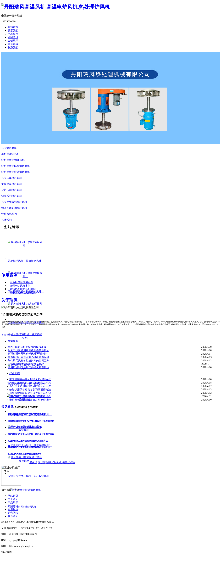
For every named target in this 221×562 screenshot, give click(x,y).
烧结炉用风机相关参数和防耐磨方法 (30, 389)
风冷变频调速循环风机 (14, 201)
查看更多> (7, 335)
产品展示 (13, 34)
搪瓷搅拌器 (68, 462)
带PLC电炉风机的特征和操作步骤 (27, 347)
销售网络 (13, 44)
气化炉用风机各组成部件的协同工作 (28, 360)
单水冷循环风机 (10, 154)
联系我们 (13, 47)
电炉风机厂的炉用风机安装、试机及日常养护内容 (31, 434)
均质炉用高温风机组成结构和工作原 (30, 382)
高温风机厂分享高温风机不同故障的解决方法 (29, 447)
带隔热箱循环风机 (11, 184)
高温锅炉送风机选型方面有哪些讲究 (24, 454)
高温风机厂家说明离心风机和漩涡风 (28, 357)
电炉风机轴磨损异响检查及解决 (26, 364)
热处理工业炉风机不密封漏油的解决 (24, 427)
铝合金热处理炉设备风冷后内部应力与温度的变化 (31, 421)
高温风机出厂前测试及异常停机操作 (30, 396)
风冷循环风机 (9, 148)
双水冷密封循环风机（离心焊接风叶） (30, 476)
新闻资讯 (13, 37)
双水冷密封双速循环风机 (15, 172)
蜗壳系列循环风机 (11, 196)
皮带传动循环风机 (11, 190)
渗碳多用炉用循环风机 (14, 207)
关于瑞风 (9, 300)
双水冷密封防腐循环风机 (15, 166)
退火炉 (33, 462)
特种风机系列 (9, 213)
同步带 (42, 462)
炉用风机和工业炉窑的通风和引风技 (28, 367)
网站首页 (13, 27)
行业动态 (14, 373)
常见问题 (7, 406)
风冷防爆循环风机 (11, 178)
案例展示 (13, 40)
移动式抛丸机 (54, 462)
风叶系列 (6, 219)
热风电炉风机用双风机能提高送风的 (28, 350)
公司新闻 (13, 341)
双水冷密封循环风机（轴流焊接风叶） (30, 445)
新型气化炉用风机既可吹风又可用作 (30, 386)
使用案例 (9, 275)
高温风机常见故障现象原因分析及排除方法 (28, 441)
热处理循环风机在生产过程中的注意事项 (27, 414)
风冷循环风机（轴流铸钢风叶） (26, 260)
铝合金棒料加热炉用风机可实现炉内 (28, 353)
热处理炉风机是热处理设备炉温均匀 (30, 393)
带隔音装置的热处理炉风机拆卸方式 (30, 379)
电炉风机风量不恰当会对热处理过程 (30, 399)
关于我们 (13, 30)
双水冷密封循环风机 (13, 160)
